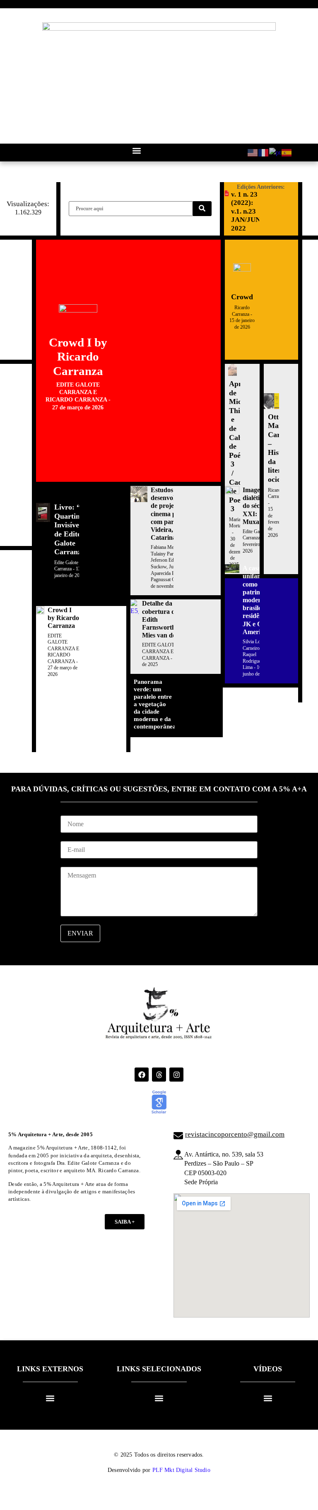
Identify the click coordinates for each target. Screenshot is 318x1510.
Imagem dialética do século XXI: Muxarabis (258, 505)
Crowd (242, 297)
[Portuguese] (275, 152)
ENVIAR (80, 933)
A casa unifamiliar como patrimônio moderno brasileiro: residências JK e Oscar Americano (258, 600)
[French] (263, 152)
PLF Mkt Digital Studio (181, 1470)
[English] (253, 152)
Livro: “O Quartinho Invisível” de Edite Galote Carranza (71, 529)
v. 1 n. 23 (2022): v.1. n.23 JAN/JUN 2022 (245, 211)
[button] (137, 150)
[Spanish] (287, 152)
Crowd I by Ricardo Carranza (78, 357)
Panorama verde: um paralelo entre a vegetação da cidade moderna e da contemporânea (155, 704)
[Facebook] (142, 1075)
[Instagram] (176, 1075)
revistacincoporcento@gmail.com (234, 1134)
